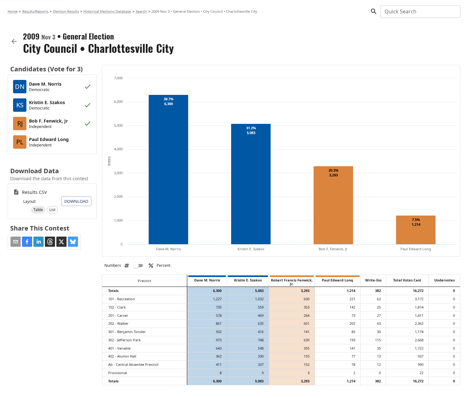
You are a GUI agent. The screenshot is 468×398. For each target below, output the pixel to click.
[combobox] (419, 11)
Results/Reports (35, 11)
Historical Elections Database (107, 11)
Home (13, 11)
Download (76, 201)
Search (141, 11)
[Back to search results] (14, 41)
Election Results (66, 11)
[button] (38, 210)
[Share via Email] (16, 242)
